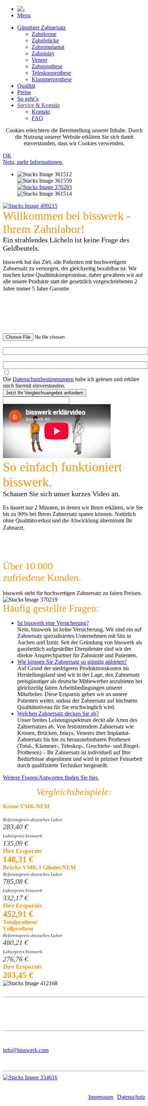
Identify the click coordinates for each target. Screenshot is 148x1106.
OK (7, 155)
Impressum (100, 1097)
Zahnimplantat (48, 47)
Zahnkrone (44, 34)
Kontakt (41, 112)
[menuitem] (81, 53)
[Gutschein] (44, 187)
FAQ (37, 118)
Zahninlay (43, 53)
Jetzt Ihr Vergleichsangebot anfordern (44, 393)
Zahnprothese (47, 66)
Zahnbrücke (45, 40)
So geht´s (27, 99)
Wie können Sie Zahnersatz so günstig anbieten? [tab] (72, 662)
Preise (24, 92)
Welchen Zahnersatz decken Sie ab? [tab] (58, 713)
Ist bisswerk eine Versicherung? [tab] (53, 623)
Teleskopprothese (51, 73)
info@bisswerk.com (25, 1050)
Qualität (26, 86)
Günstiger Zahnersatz (41, 27)
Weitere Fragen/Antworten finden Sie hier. (51, 777)
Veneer (39, 60)
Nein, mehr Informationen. (33, 162)
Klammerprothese (52, 79)
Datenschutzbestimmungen (43, 379)
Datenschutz (131, 1097)
